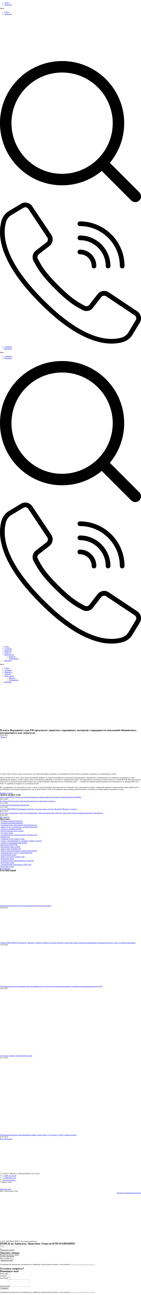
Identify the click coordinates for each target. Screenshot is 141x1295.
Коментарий (4, 1286)
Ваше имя (3, 1274)
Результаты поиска (7, 1250)
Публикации (13, 659)
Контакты (8, 349)
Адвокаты (8, 347)
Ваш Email (4, 1278)
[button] (70, 8)
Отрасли (7, 653)
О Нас (6, 3)
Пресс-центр (9, 655)
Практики (8, 5)
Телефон (3, 1276)
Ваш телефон (5, 1258)
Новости (12, 657)
